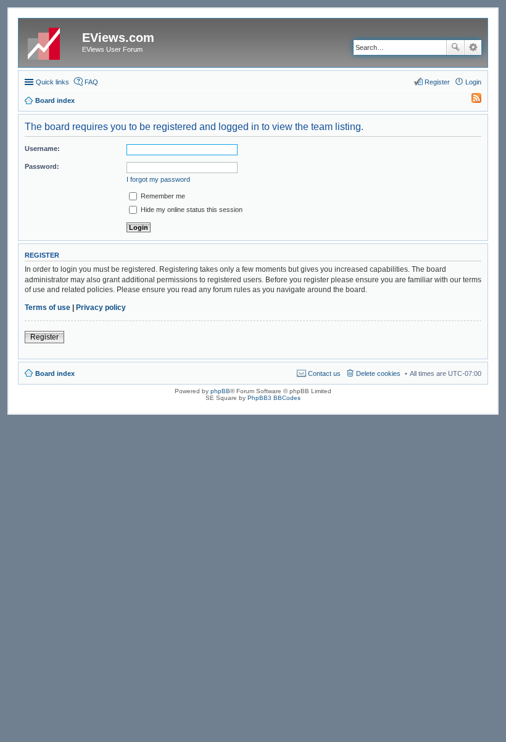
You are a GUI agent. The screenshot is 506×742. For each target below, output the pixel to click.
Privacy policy (101, 307)
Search (455, 47)
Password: (42, 166)
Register (44, 337)
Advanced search (473, 47)
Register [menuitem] (437, 82)
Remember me (162, 196)
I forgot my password (158, 179)
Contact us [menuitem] (324, 373)
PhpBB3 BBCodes (274, 397)
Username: (42, 148)
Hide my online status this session (191, 209)
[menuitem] (470, 100)
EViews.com (118, 37)
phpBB (220, 391)
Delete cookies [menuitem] (378, 373)
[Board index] (52, 41)
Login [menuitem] (473, 82)
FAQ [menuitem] (91, 82)
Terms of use (47, 307)
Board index (55, 373)
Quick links (52, 82)
